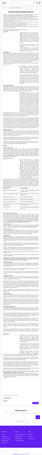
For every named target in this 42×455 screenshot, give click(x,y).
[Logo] (4, 3)
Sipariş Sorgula (5, 440)
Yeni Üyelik (30, 434)
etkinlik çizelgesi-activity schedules (8, 395)
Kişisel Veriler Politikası (19, 440)
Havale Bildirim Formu (6, 438)
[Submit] (38, 417)
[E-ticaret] (21, 454)
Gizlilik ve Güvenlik (18, 436)
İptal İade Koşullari (18, 438)
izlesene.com (17, 395)
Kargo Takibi (4, 442)
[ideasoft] (15, 454)
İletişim (3, 434)
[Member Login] (37, 3)
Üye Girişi (30, 436)
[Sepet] (39, 3)
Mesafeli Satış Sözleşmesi (20, 434)
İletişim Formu (4, 436)
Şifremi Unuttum (31, 438)
